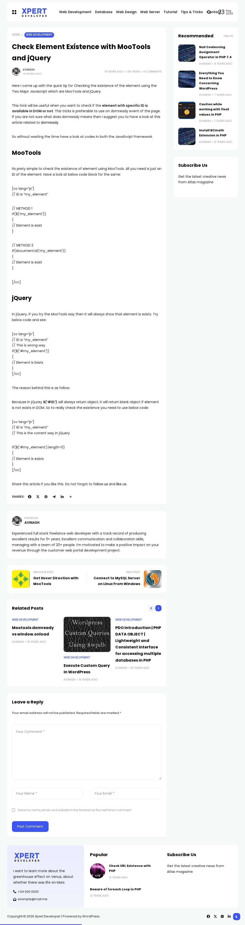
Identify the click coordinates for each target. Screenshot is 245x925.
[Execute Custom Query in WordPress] (87, 634)
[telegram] (54, 496)
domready (49, 122)
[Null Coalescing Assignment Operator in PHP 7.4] (186, 53)
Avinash (29, 70)
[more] (70, 497)
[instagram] (222, 916)
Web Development (39, 35)
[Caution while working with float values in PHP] (186, 110)
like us (121, 484)
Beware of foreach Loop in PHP (115, 889)
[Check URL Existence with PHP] (97, 871)
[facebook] (29, 496)
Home (16, 35)
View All (228, 36)
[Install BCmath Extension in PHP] (186, 136)
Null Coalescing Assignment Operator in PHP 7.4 (215, 52)
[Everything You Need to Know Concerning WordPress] (186, 79)
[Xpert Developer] (36, 12)
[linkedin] (62, 496)
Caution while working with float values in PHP (214, 109)
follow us (100, 484)
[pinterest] (46, 496)
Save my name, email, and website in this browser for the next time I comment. (75, 810)
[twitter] (37, 496)
